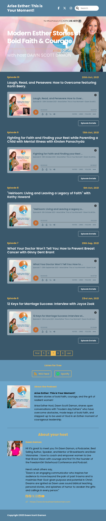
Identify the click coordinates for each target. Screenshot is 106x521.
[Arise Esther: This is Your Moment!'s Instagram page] (69, 8)
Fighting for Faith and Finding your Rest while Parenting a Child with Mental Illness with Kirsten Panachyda (52, 140)
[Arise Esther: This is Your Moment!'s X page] (63, 8)
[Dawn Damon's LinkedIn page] (39, 496)
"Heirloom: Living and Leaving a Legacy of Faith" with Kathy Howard (48, 195)
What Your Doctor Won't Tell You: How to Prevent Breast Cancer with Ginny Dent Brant (51, 250)
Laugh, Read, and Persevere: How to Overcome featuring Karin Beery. (51, 84)
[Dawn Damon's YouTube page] (42, 496)
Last (69, 353)
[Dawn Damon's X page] (33, 496)
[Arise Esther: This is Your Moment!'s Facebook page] (59, 8)
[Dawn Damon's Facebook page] (27, 496)
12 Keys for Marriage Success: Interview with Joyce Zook (50, 304)
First (37, 353)
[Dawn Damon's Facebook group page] (30, 496)
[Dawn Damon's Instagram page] (36, 496)
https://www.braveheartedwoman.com (49, 501)
